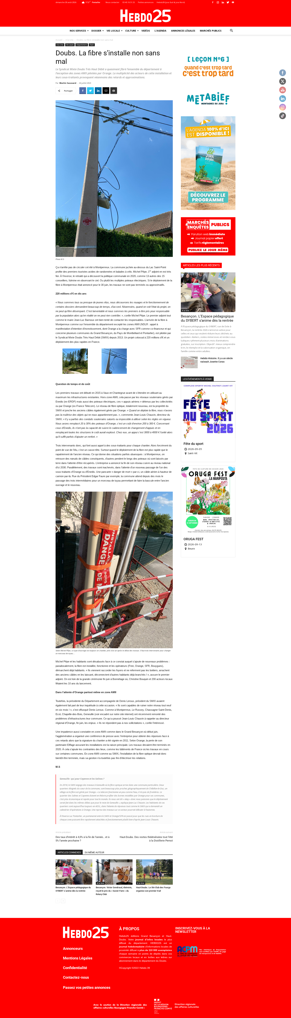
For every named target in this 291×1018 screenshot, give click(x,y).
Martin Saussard (67, 83)
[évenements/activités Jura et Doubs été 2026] (208, 209)
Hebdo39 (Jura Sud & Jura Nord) (171, 2)
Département (81, 45)
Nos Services (78, 30)
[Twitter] (227, 2)
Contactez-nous (76, 977)
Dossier (96, 30)
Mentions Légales (77, 958)
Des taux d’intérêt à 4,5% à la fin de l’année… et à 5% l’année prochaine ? (82, 839)
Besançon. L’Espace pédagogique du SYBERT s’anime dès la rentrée (207, 318)
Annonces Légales (183, 30)
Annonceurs (73, 948)
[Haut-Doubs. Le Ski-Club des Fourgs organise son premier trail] (154, 872)
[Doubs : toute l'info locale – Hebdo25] (145, 15)
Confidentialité (75, 968)
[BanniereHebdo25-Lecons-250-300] (208, 108)
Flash (92, 45)
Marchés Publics (210, 30)
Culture (130, 30)
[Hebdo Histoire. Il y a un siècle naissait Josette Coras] (189, 362)
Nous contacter (112, 2)
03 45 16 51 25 (129, 2)
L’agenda (160, 30)
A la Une (69, 39)
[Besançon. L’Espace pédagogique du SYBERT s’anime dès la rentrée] (74, 872)
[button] (231, 31)
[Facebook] (212, 2)
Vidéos (145, 30)
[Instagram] (217, 2)
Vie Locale (113, 30)
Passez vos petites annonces (86, 987)
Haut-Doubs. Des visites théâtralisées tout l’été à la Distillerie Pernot (146, 839)
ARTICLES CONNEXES (69, 852)
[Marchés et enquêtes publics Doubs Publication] (208, 254)
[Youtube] (232, 2)
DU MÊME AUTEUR (94, 852)
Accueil (59, 39)
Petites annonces (145, 2)
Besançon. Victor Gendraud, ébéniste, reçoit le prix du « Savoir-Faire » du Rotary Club (114, 890)
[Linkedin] (222, 2)
